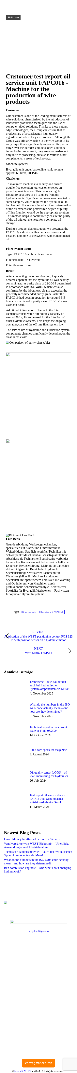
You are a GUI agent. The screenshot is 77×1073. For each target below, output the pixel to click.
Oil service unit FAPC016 (51, 612)
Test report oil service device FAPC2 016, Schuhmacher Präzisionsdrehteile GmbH (47, 798)
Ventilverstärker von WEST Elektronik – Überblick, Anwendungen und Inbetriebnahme (36, 845)
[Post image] (15, 689)
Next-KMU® (22, 1071)
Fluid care (13, 17)
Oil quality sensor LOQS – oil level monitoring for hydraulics (49, 774)
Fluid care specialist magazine (48, 749)
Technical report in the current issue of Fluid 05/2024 (48, 728)
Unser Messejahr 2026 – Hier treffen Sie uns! (32, 839)
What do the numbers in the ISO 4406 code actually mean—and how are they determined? (50, 708)
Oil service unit (28, 612)
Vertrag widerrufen (38, 1063)
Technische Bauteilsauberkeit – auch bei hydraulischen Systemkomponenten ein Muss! (49, 685)
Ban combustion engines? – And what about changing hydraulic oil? (37, 869)
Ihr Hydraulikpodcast (39, 930)
